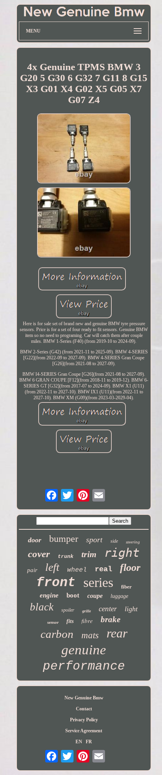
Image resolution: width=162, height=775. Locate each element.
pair (32, 570)
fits (70, 621)
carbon (57, 634)
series (98, 582)
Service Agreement (83, 730)
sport (94, 539)
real (103, 569)
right (122, 553)
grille (86, 611)
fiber (126, 587)
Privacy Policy (84, 719)
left (52, 567)
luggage (119, 596)
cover (39, 554)
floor (130, 567)
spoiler (67, 610)
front (55, 583)
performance (84, 666)
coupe (95, 595)
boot (72, 595)
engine (49, 595)
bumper (63, 539)
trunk (66, 557)
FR (89, 741)
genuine (83, 649)
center (108, 609)
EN (78, 741)
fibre (87, 621)
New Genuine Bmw (83, 698)
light (131, 609)
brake (110, 619)
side (114, 541)
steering (133, 542)
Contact (84, 709)
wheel (77, 570)
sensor (53, 622)
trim (88, 554)
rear (117, 633)
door (34, 540)
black (41, 607)
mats (90, 635)
